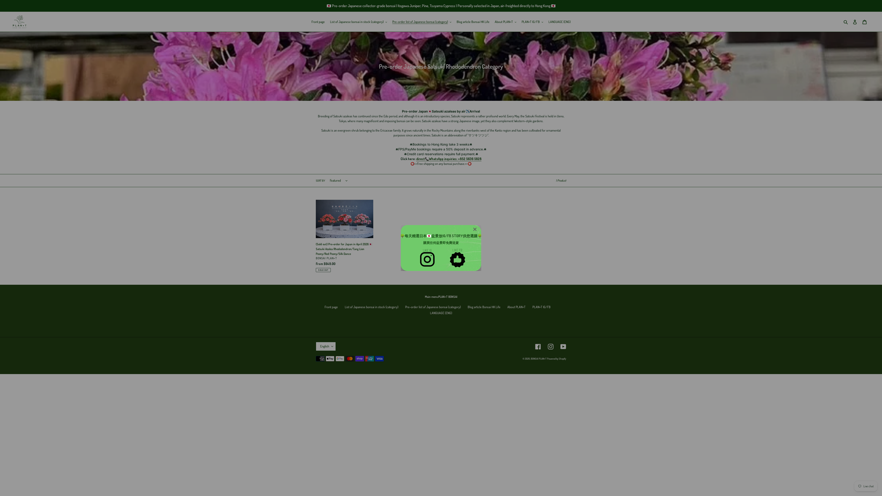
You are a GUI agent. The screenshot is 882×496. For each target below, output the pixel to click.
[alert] (441, 248)
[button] (475, 229)
